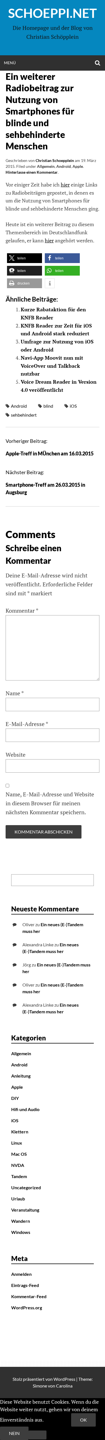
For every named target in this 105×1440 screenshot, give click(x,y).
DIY (15, 1098)
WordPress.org (26, 1307)
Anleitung (21, 1075)
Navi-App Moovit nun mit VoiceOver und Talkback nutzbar (52, 365)
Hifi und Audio (25, 1109)
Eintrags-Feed (25, 1285)
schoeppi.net (52, 13)
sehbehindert (24, 414)
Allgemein (46, 166)
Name (15, 693)
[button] (24, 258)
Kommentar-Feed (28, 1296)
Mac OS (19, 1154)
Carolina (64, 1385)
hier (65, 184)
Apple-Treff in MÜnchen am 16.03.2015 (50, 453)
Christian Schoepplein (55, 160)
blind (48, 406)
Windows (20, 1232)
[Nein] (37, 1435)
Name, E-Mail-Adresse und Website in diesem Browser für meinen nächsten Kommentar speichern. (50, 803)
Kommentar (22, 610)
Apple (78, 166)
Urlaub (18, 1198)
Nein (14, 1433)
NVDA (17, 1165)
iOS (73, 406)
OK (83, 1419)
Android (63, 166)
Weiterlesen (58, 1419)
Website (15, 754)
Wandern (20, 1221)
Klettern (19, 1131)
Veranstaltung (25, 1209)
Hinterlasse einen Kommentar (32, 172)
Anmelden (21, 1274)
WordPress (64, 1379)
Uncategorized (26, 1187)
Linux (16, 1142)
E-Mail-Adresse (27, 724)
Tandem (19, 1176)
